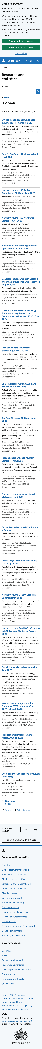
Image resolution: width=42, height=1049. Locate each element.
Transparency (8, 974)
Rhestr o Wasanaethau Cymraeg (17, 1005)
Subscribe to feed (24, 810)
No (37, 829)
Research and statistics (13, 965)
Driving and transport (12, 898)
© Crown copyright (21, 1042)
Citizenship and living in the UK (16, 884)
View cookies (21, 53)
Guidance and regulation (13, 960)
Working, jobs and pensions (15, 935)
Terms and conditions (12, 1002)
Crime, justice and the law (14, 888)
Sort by (5, 111)
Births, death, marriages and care (18, 869)
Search (15, 86)
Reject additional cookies (21, 47)
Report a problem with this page (21, 840)
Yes (26, 829)
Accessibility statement (13, 998)
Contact (30, 998)
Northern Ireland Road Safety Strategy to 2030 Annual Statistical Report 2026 (21, 631)
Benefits (6, 865)
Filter (6, 97)
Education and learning (13, 902)
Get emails (9, 810)
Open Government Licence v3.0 (17, 1021)
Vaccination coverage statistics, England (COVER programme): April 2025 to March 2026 (19, 706)
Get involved (8, 983)
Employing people (10, 907)
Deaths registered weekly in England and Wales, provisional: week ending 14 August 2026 (21, 282)
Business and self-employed (15, 874)
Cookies (22, 995)
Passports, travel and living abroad (18, 926)
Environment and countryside (16, 912)
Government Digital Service (15, 1009)
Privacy (12, 995)
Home (4, 67)
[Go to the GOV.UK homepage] (11, 61)
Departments (8, 950)
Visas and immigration (12, 930)
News (4, 955)
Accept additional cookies (21, 41)
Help (4, 995)
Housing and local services (14, 916)
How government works (13, 979)
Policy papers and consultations (17, 969)
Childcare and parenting (13, 879)
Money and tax (9, 921)
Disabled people (9, 893)
